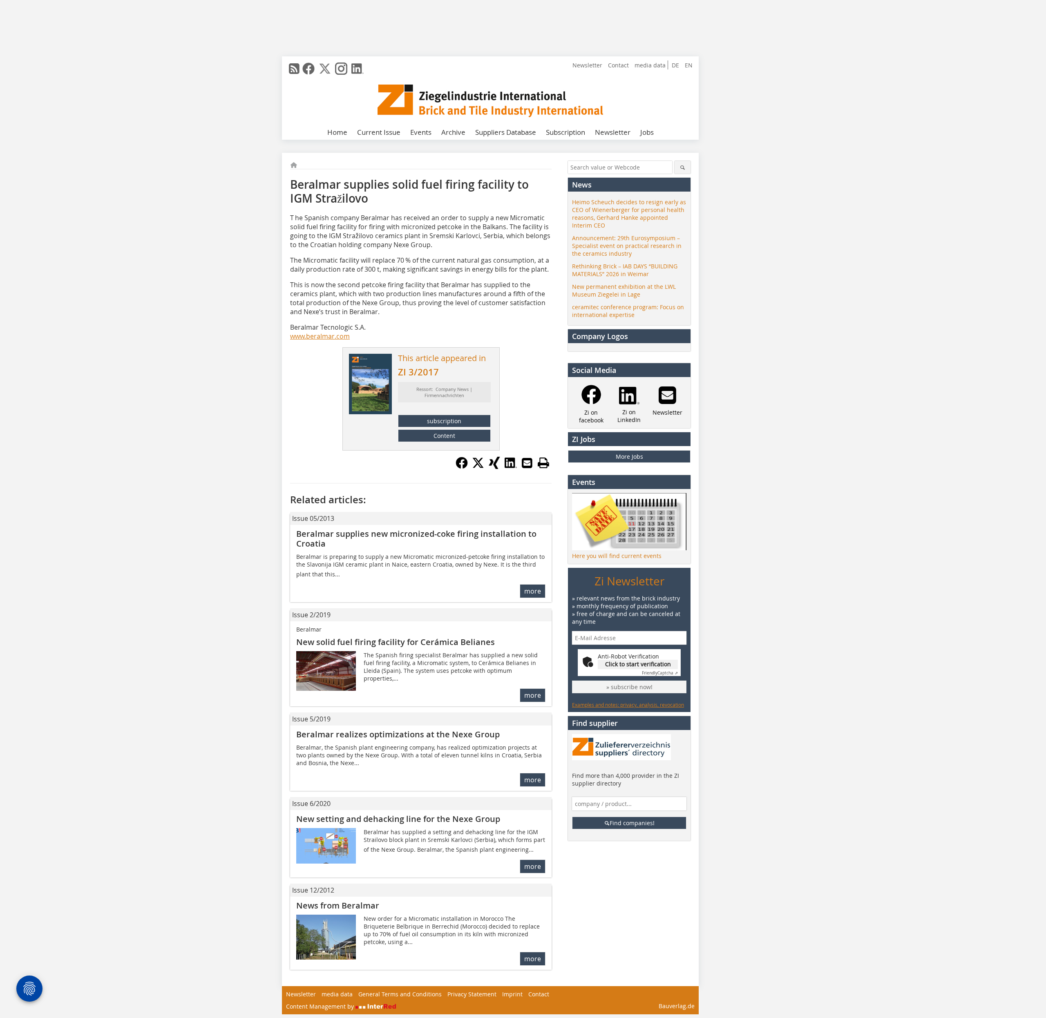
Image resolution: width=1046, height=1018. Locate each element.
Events (420, 132)
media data (650, 65)
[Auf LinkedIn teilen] (511, 466)
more (532, 591)
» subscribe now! (629, 687)
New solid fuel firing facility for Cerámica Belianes (395, 641)
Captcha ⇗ (660, 673)
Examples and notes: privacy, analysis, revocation (628, 704)
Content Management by (320, 1006)
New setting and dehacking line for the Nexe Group (398, 818)
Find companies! (632, 823)
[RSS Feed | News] (294, 68)
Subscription (565, 132)
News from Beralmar (337, 905)
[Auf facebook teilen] (462, 466)
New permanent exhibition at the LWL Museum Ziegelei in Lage (624, 290)
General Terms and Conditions (400, 994)
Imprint (512, 994)
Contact (618, 65)
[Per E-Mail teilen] (527, 463)
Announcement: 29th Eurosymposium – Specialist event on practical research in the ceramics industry (627, 245)
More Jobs (629, 456)
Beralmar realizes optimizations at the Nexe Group (398, 734)
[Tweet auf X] (478, 466)
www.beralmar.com (320, 336)
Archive (453, 132)
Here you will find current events (617, 556)
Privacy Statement (471, 994)
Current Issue (378, 132)
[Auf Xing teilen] (494, 466)
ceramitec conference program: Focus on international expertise (628, 311)
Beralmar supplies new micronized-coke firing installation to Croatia (416, 538)
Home (337, 132)
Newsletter (587, 65)
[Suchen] (683, 167)
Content (444, 436)
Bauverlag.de (677, 1006)
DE (675, 65)
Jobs (647, 132)
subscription (444, 421)
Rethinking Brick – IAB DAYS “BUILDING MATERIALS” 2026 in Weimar (624, 270)
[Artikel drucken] (543, 463)
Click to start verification (638, 664)
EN (689, 65)
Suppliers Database (505, 132)
